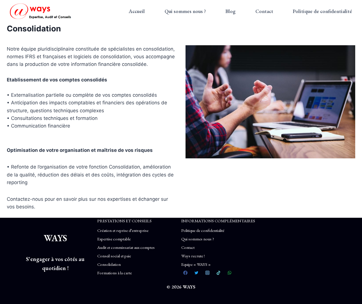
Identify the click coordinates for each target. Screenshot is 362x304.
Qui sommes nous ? (185, 11)
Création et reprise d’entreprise (122, 230)
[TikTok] (218, 273)
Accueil (137, 11)
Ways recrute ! (193, 255)
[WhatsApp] (229, 273)
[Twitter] (196, 273)
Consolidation (109, 264)
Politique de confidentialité (322, 11)
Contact (264, 11)
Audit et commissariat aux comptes (126, 247)
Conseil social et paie (114, 255)
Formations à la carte (114, 272)
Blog (230, 11)
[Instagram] (207, 273)
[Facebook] (185, 273)
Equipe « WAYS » (196, 264)
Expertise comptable (114, 239)
